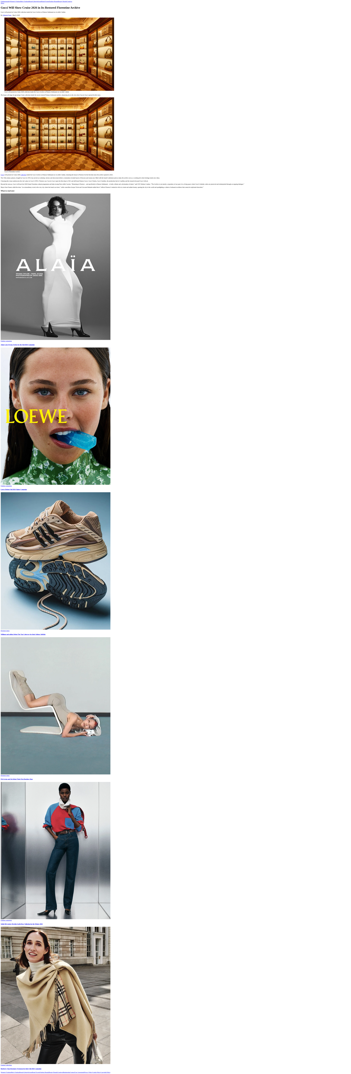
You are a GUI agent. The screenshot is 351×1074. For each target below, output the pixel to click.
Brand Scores (45, 1)
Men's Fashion (24, 1)
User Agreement (79, 1072)
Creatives (69, 1)
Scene (39, 1)
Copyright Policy (105, 1072)
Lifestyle (35, 1)
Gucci (2, 175)
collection (23, 175)
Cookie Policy (96, 1072)
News (2, 3)
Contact (72, 1072)
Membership (66, 1072)
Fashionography (5, 1)
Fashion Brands (53, 1)
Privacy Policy (88, 1072)
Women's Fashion (15, 1)
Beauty (31, 1)
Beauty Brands (62, 1)
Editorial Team (7, 15)
